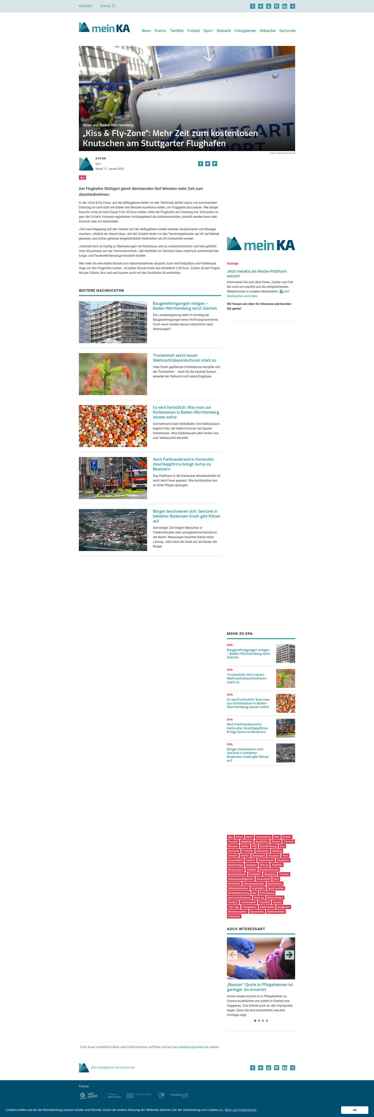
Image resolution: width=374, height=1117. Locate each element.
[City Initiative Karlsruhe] (161, 1095)
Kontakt (86, 6)
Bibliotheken (275, 897)
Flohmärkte (267, 907)
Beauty (277, 902)
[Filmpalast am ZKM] (179, 1095)
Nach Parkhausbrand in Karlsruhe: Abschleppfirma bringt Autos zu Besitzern (183, 464)
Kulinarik (224, 30)
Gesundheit (235, 860)
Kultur (245, 846)
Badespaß (258, 855)
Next (289, 955)
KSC (277, 836)
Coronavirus (263, 836)
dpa (98, 164)
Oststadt (264, 902)
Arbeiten (277, 865)
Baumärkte (257, 911)
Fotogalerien (245, 30)
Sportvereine (276, 888)
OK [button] (355, 1110)
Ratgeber (255, 874)
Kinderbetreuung (238, 893)
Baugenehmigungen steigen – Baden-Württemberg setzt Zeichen (185, 306)
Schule (264, 865)
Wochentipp (235, 865)
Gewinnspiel (266, 860)
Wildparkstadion (238, 888)
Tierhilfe (177, 30)
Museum (273, 855)
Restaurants (235, 869)
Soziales (251, 865)
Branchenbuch (237, 874)
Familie (250, 860)
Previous (232, 955)
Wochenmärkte (237, 911)
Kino (285, 855)
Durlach (233, 902)
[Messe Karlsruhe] (112, 1095)
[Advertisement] (261, 191)
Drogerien (284, 907)
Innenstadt (263, 879)
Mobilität (246, 841)
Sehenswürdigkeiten (240, 879)
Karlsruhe (288, 30)
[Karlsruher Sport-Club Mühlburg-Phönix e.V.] (88, 1095)
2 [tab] (259, 1021)
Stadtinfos (262, 841)
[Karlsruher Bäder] (139, 1095)
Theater (284, 874)
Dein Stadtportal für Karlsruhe (113, 1067)
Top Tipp (233, 907)
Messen (233, 846)
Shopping (270, 874)
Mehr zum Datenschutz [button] (241, 1110)
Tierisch (289, 841)
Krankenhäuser (269, 869)
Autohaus (234, 916)
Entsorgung (267, 893)
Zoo (282, 846)
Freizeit (193, 30)
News (146, 30)
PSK (254, 846)
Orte (276, 879)
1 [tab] (255, 1021)
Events (160, 30)
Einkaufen (268, 30)
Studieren (283, 860)
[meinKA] (104, 27)
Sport (208, 30)
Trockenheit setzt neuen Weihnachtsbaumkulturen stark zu (184, 358)
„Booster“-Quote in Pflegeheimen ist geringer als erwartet (260, 987)
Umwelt (232, 855)
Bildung (277, 850)
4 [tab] (267, 1021)
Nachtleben (275, 883)
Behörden (234, 883)
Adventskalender (254, 883)
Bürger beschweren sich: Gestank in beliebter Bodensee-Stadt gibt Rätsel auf (186, 516)
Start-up (259, 897)
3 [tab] (263, 1021)
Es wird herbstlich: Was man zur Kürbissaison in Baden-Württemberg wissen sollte (186, 412)
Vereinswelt (248, 902)
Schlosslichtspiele (239, 897)
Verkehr (251, 869)
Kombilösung (268, 846)
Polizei (276, 841)
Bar (254, 893)
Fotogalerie (249, 907)
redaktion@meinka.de (193, 1047)
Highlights (258, 888)
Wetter (245, 855)
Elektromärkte (276, 911)
